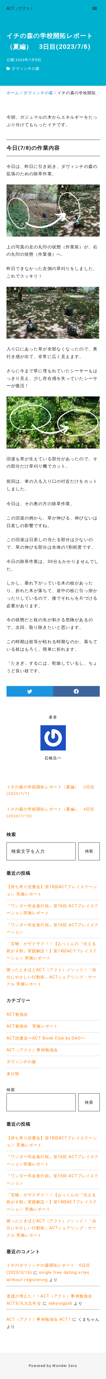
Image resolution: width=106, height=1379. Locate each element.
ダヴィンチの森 (26, 68)
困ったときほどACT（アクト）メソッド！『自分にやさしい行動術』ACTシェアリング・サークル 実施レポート (52, 977)
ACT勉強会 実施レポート (32, 1026)
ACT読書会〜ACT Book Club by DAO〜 (46, 1038)
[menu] (94, 8)
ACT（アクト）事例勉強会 (32, 1050)
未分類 (13, 1073)
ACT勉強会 (17, 1014)
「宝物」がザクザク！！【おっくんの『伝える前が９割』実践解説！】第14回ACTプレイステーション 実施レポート (52, 950)
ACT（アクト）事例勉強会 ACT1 (39, 1319)
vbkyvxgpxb (60, 1303)
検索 (89, 851)
